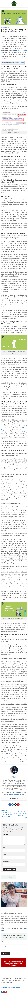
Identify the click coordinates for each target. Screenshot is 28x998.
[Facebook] (10, 798)
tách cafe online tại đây (15, 794)
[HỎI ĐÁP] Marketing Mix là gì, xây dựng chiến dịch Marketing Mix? (7, 814)
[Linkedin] (13, 798)
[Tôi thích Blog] (14, 3)
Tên (4, 847)
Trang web (6, 861)
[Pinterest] (15, 798)
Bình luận (6, 834)
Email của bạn (5, 947)
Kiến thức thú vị (5, 27)
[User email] (17, 798)
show (21, 62)
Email (4, 854)
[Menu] (2, 3)
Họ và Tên (4, 941)
